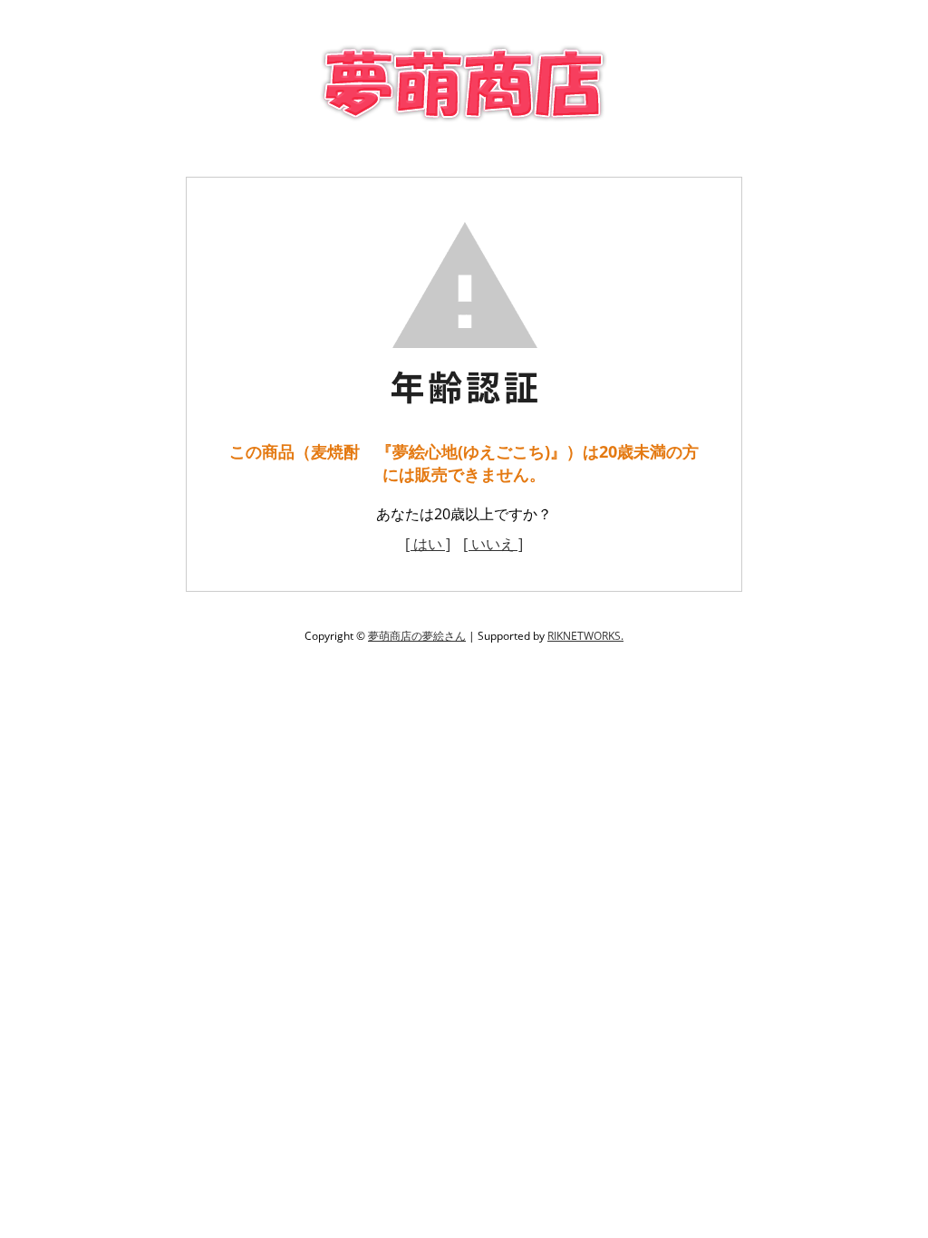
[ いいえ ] (493, 544)
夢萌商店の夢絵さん (417, 635)
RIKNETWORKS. (585, 635)
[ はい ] (427, 544)
